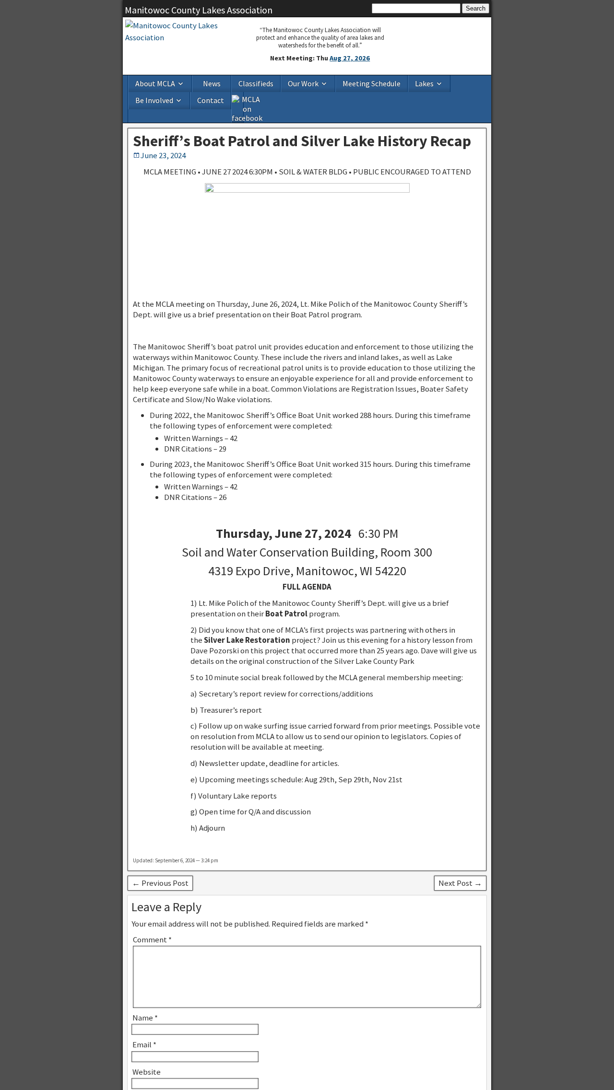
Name (145, 997)
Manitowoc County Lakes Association (198, 10)
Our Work (269, 83)
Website (146, 1051)
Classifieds (232, 83)
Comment (152, 919)
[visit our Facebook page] (480, 88)
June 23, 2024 (163, 135)
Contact (457, 83)
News (196, 83)
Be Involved (410, 83)
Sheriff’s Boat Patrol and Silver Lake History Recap (302, 120)
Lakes (368, 83)
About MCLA (149, 83)
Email (144, 1024)
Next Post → (460, 862)
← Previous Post (160, 862)
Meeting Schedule (325, 83)
